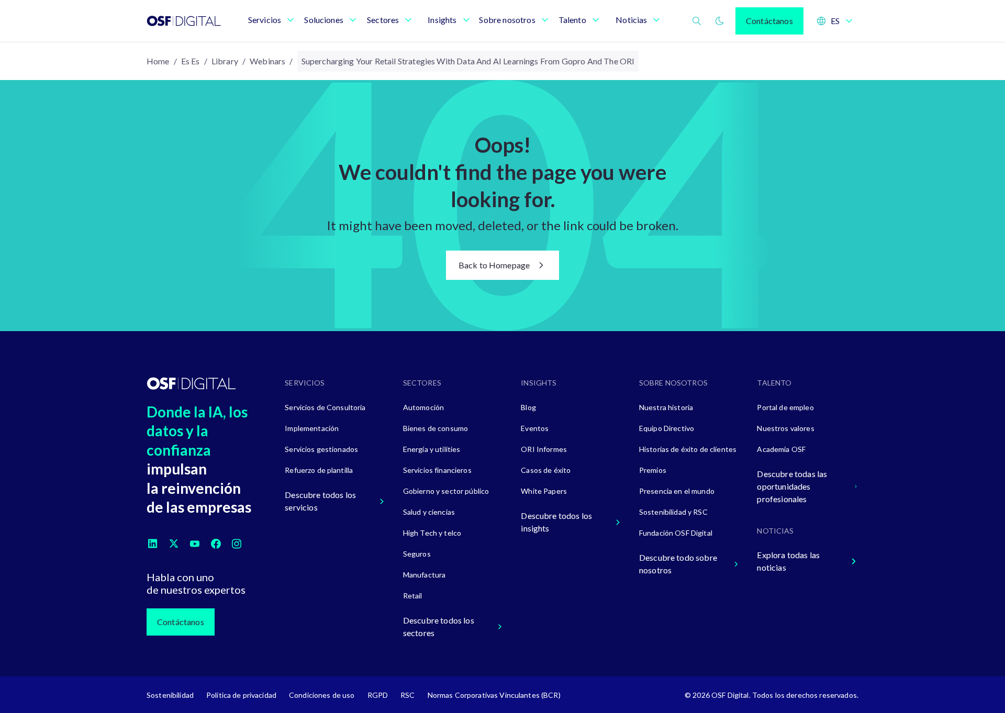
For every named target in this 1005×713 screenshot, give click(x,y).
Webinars (267, 61)
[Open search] (696, 21)
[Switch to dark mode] (719, 21)
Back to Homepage (494, 265)
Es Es (190, 61)
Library (224, 61)
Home (158, 61)
